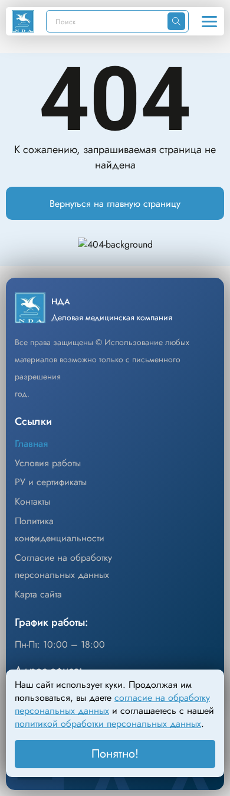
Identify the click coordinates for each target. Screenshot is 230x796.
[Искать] (176, 21)
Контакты (32, 501)
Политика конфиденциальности (59, 529)
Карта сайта (38, 594)
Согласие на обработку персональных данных (63, 566)
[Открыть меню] (209, 21)
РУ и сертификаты (51, 482)
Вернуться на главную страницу (115, 203)
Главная (31, 443)
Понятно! (115, 753)
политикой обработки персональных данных (108, 723)
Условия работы (48, 463)
